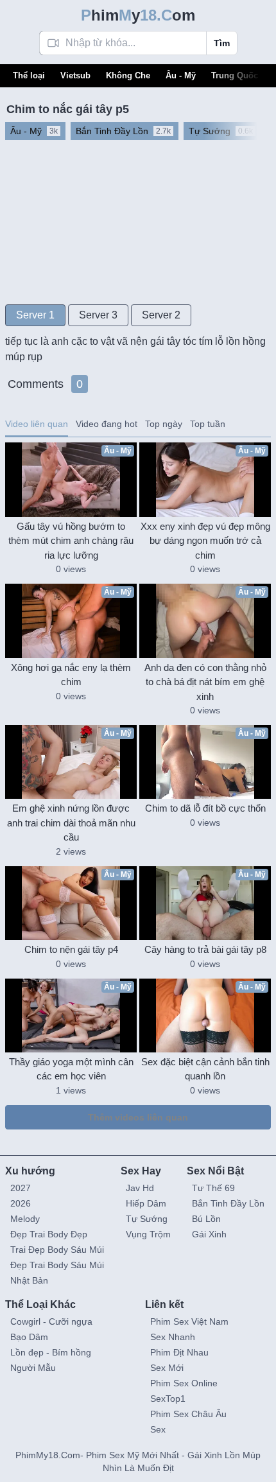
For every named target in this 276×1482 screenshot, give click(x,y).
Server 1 (35, 314)
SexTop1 (167, 1398)
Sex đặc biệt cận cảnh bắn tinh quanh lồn (205, 1069)
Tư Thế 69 (213, 1188)
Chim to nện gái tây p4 (71, 949)
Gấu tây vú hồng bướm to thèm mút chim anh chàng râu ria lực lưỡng (71, 541)
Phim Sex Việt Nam (189, 1321)
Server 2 (161, 314)
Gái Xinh (209, 1234)
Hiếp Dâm (146, 1203)
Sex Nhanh (172, 1337)
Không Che (128, 75)
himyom (138, 15)
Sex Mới (167, 1368)
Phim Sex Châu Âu (188, 1414)
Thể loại (29, 75)
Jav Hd (140, 1188)
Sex (158, 1429)
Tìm (222, 43)
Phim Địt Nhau (179, 1352)
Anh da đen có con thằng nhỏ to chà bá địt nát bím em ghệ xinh (205, 682)
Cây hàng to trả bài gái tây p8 (205, 949)
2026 (20, 1203)
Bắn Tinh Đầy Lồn (228, 1203)
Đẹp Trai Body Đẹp (48, 1234)
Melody (25, 1219)
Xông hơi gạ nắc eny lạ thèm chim (71, 675)
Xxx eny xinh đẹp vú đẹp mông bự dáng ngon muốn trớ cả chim (205, 541)
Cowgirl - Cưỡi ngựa (51, 1321)
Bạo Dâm (29, 1337)
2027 (20, 1188)
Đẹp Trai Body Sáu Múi (57, 1265)
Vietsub (75, 75)
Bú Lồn (206, 1219)
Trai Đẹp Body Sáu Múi (57, 1249)
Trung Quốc (234, 75)
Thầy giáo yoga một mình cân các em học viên (71, 1069)
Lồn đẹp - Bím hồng (50, 1352)
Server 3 (98, 314)
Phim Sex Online (184, 1383)
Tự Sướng (147, 1219)
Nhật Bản (29, 1280)
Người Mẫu (33, 1368)
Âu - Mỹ (181, 75)
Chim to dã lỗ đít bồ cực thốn (205, 808)
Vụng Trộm (148, 1234)
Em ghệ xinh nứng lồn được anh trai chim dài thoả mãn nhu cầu (71, 822)
